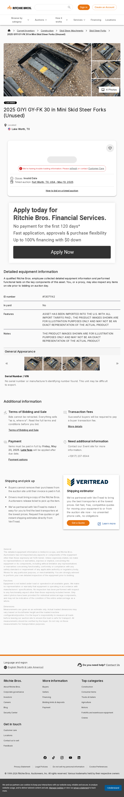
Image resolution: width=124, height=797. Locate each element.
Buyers (45, 687)
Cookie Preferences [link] (98, 767)
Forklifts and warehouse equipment (97, 712)
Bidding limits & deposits (53, 702)
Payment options (18, 459)
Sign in (83, 7)
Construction (87, 687)
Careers (7, 702)
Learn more (109, 523)
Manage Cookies (56, 788)
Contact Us (113, 664)
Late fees (26, 449)
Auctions (39, 20)
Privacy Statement (22, 767)
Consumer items (89, 692)
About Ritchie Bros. (12, 687)
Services (78, 20)
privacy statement (81, 788)
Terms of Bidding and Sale (23, 430)
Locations (110, 20)
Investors (8, 697)
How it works (58, 20)
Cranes (85, 718)
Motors (85, 707)
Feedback (8, 746)
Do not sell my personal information (68, 767)
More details (75, 426)
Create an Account (104, 7)
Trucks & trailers (89, 697)
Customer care (10, 730)
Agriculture (86, 702)
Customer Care (96, 168)
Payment (46, 707)
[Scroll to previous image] (6, 363)
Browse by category (16, 20)
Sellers (45, 692)
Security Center (10, 712)
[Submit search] (69, 7)
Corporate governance (14, 692)
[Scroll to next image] (117, 363)
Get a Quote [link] (78, 523)
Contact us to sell (11, 740)
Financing (96, 20)
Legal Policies (41, 767)
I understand (113, 788)
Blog (6, 707)
